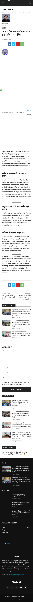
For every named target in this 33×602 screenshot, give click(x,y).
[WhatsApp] (22, 44)
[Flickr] (16, 587)
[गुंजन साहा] (5, 52)
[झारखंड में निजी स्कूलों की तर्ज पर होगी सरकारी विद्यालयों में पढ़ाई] (6, 505)
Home (3, 12)
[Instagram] (21, 587)
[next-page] (6, 341)
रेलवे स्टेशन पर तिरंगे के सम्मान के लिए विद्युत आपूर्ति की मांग (8, 297)
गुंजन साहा (14, 51)
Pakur (7, 12)
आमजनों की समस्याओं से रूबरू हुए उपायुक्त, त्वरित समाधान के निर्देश (25, 297)
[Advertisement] (16, 72)
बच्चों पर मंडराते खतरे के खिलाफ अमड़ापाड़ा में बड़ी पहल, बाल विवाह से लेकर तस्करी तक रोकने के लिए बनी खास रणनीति (21, 333)
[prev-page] (3, 341)
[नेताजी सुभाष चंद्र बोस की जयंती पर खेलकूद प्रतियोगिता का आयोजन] (6, 496)
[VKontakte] (25, 587)
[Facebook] (9, 44)
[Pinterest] (18, 44)
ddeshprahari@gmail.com (16, 575)
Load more (16, 442)
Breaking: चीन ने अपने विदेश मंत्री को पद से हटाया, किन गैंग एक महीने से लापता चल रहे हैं (21, 512)
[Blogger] (7, 587)
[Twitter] (13, 44)
